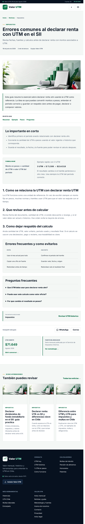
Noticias (12, 18)
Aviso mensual (39, 496)
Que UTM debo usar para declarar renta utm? (27, 287)
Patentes (63, 472)
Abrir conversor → (12, 352)
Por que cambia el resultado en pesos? (24, 301)
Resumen (6, 120)
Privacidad (38, 513)
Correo (76, 330)
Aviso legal (38, 517)
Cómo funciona (40, 472)
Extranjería (7, 506)
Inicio (5, 18)
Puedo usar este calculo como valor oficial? (26, 294)
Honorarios (64, 468)
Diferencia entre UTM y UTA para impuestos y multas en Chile (67, 415)
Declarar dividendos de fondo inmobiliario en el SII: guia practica (14, 417)
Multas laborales (9, 503)
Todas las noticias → (72, 378)
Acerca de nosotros (41, 506)
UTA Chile (6, 499)
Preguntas (30, 120)
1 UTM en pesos (40, 468)
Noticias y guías (40, 499)
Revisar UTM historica (68, 316)
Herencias (6, 496)
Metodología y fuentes (42, 503)
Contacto (37, 510)
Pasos (22, 120)
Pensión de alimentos (68, 465)
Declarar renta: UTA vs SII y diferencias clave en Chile (41, 415)
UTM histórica (39, 465)
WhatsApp (63, 330)
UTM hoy (37, 461)
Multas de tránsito (66, 461)
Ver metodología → (52, 349)
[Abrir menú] (78, 7)
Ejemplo (15, 120)
